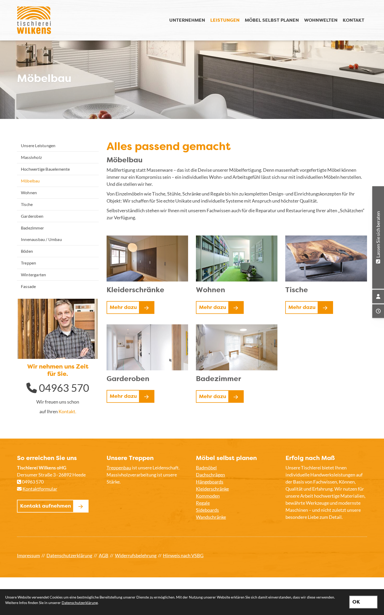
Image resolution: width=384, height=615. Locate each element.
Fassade (28, 286)
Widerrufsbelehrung (135, 555)
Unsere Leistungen (38, 145)
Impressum (28, 555)
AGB (103, 555)
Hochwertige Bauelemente (45, 168)
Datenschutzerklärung (69, 555)
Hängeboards (209, 482)
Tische (27, 204)
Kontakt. (67, 411)
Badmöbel (206, 467)
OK (356, 602)
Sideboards (207, 510)
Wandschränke (211, 517)
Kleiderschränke (212, 489)
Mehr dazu (123, 307)
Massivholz (31, 157)
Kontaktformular (39, 489)
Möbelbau (30, 180)
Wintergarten (33, 274)
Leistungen (225, 20)
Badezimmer (32, 227)
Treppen (28, 262)
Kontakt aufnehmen (45, 506)
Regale (203, 503)
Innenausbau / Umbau (41, 239)
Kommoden (208, 496)
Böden (27, 251)
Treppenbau (119, 467)
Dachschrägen (210, 475)
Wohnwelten (321, 20)
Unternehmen (187, 20)
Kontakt (353, 20)
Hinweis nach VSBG (183, 555)
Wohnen (29, 192)
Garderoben (32, 216)
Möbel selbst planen (272, 20)
